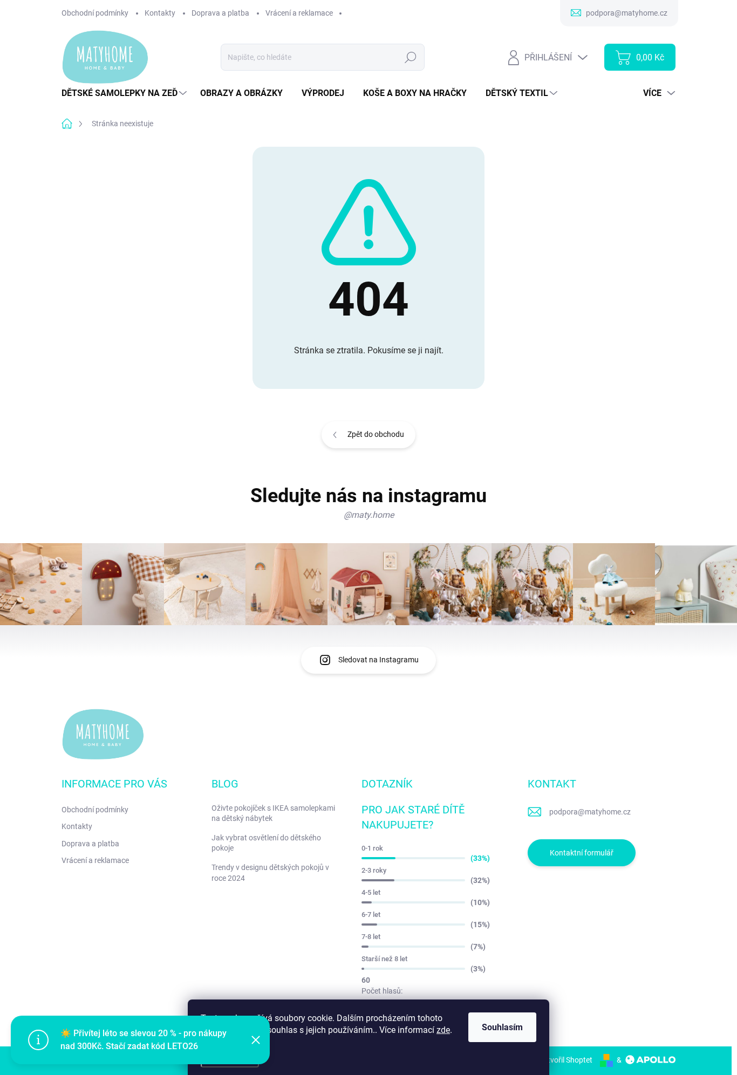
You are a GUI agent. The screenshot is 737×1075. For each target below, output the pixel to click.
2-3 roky (373, 870)
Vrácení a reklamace (299, 13)
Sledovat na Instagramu (378, 659)
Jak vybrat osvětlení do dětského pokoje (266, 843)
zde (443, 1030)
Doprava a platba (220, 13)
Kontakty (160, 13)
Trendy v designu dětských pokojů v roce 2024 (270, 872)
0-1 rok (372, 848)
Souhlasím (502, 1027)
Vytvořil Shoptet (565, 1060)
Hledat (411, 57)
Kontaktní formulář (581, 852)
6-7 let (370, 914)
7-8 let (370, 937)
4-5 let (370, 892)
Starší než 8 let (384, 959)
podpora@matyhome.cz (590, 811)
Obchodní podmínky (95, 13)
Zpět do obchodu (375, 434)
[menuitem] (125, 93)
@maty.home (369, 515)
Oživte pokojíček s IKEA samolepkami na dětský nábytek (273, 813)
